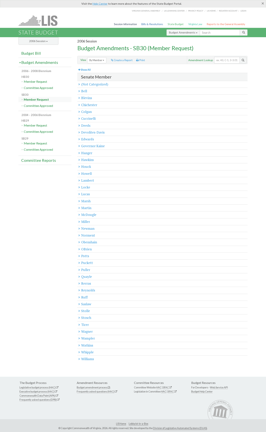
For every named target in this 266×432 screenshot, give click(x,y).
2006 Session (37, 41)
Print (142, 60)
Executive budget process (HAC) (36, 391)
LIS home (211, 11)
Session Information (125, 24)
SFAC (166, 387)
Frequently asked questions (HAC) (95, 391)
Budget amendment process (92, 387)
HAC (158, 387)
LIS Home (121, 423)
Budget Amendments (182, 32)
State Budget (176, 24)
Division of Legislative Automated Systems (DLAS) (180, 428)
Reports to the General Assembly (226, 24)
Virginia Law (195, 24)
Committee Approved (38, 88)
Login (243, 11)
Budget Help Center (202, 391)
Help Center (99, 3)
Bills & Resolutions (152, 24)
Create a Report (123, 60)
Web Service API (219, 387)
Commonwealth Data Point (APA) (37, 395)
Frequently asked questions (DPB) (38, 399)
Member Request (35, 81)
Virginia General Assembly (146, 11)
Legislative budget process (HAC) (37, 387)
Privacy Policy (195, 11)
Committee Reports (38, 160)
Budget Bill (31, 53)
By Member (96, 60)
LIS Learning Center (174, 11)
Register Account (228, 11)
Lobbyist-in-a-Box (138, 423)
